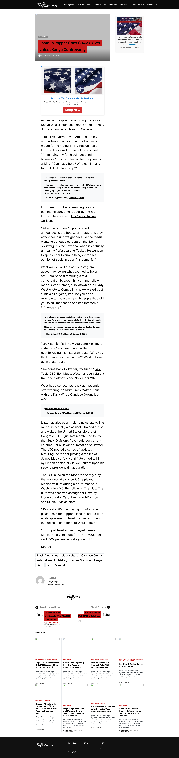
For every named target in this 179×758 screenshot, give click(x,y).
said (98, 369)
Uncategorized (96, 619)
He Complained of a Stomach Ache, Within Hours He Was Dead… (101, 665)
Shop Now (72, 110)
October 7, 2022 (79, 334)
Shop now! (132, 45)
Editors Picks (39, 659)
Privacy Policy (72, 752)
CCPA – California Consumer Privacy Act (104, 746)
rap (49, 565)
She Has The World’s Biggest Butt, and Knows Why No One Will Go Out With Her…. (130, 712)
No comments (50, 626)
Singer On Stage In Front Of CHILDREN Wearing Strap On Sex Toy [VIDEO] (47, 665)
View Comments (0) (73, 597)
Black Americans (47, 555)
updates (86, 449)
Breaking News (123, 659)
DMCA (86, 743)
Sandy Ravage (53, 582)
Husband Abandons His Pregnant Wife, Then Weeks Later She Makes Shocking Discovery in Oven (46, 708)
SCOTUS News (47, 622)
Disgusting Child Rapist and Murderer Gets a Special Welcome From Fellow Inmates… (73, 712)
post (44, 352)
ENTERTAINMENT (43, 36)
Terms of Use (72, 743)
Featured (54, 659)
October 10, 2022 (76, 197)
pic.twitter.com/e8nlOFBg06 (56, 409)
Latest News (88, 619)
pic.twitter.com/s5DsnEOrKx (71, 330)
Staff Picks (47, 700)
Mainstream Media (124, 660)
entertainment (46, 560)
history (62, 560)
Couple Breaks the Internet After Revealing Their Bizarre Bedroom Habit (103, 709)
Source (46, 547)
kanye (98, 560)
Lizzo (40, 565)
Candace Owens (91, 555)
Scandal (59, 565)
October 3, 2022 (85, 413)
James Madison (81, 560)
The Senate (55, 622)
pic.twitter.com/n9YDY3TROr (57, 193)
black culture (70, 555)
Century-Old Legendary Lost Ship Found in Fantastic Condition (73, 665)
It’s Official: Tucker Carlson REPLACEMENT (131, 665)
